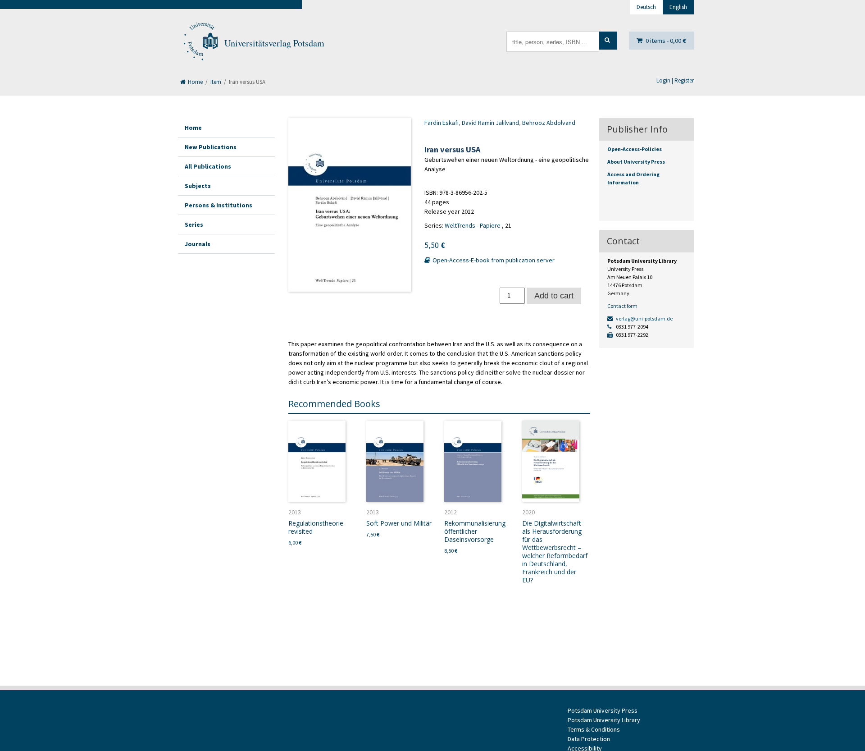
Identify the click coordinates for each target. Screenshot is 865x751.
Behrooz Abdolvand (548, 123)
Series (194, 224)
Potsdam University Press (602, 710)
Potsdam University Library (604, 720)
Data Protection (589, 739)
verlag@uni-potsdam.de (644, 318)
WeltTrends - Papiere (473, 225)
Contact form (622, 305)
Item (215, 82)
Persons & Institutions (218, 205)
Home (195, 82)
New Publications (211, 147)
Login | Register (675, 80)
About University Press (636, 161)
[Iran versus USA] (349, 205)
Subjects (198, 186)
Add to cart (554, 295)
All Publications (208, 166)
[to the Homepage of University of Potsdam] (200, 43)
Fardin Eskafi (441, 123)
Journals (197, 244)
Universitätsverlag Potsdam (274, 43)
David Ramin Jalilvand (490, 123)
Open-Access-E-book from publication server (493, 260)
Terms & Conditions (594, 729)
